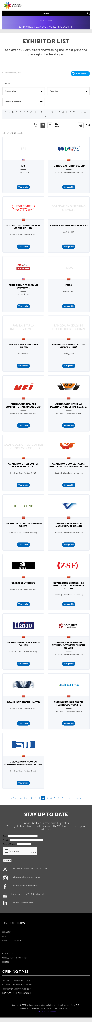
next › (70, 798)
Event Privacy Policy (11, 941)
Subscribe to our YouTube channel (27, 894)
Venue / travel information (14, 958)
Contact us (46, 20)
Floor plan (7, 932)
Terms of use (52, 1008)
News (4, 936)
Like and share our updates (24, 885)
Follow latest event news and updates (29, 868)
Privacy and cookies (38, 1008)
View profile (23, 187)
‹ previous (23, 798)
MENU (46, 14)
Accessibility (24, 1008)
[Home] (12, 8)
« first (13, 798)
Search (88, 13)
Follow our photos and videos (25, 877)
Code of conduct (64, 1008)
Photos (5, 962)
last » (78, 798)
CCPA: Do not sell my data (46, 1011)
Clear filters (81, 73)
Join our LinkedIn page (22, 902)
